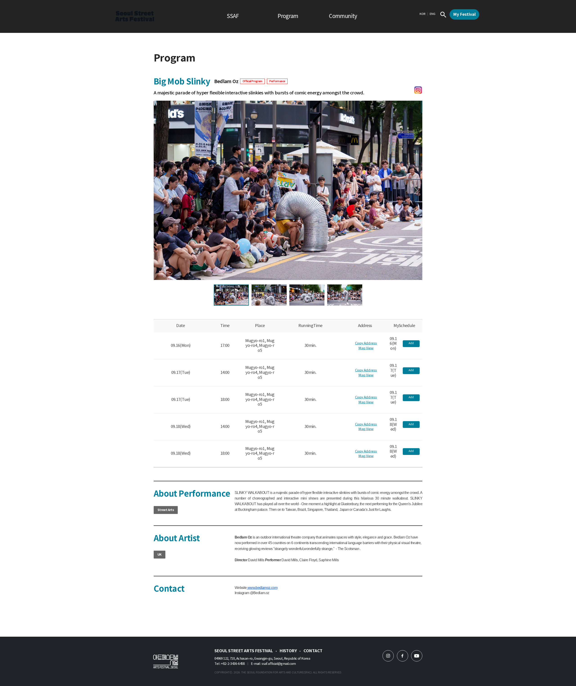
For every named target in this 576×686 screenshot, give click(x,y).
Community (343, 16)
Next (416, 190)
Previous (160, 190)
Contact (313, 650)
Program (288, 16)
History (288, 650)
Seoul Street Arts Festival (243, 650)
